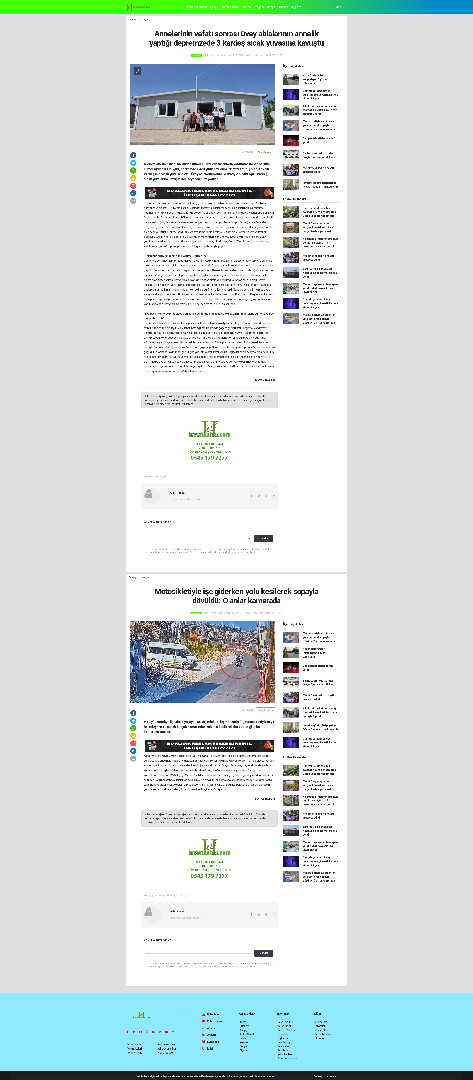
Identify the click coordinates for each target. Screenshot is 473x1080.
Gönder (264, 538)
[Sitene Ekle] (174, 1031)
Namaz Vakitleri (286, 1030)
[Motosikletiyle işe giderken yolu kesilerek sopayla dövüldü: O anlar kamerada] (202, 661)
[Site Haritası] (168, 1031)
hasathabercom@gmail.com (186, 499)
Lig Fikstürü (284, 1038)
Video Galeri (214, 1021)
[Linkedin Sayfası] (155, 1031)
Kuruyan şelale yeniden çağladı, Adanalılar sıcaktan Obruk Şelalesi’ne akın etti (319, 212)
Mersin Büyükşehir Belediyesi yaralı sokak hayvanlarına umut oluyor (320, 288)
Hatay (194, 203)
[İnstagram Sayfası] (142, 1031)
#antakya (172, 895)
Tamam (333, 1076)
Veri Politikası (134, 1052)
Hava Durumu (285, 1021)
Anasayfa (134, 19)
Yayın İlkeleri (134, 1048)
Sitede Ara (321, 1021)
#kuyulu (185, 895)
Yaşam (259, 7)
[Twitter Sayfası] (135, 1031)
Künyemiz (213, 1041)
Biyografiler (322, 1030)
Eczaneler (283, 1034)
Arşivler (211, 1034)
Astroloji (320, 1038)
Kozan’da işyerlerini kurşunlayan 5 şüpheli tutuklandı (315, 79)
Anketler (320, 1026)
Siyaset (283, 7)
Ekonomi (246, 7)
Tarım (189, 7)
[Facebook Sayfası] (129, 1031)
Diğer (295, 7)
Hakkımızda (134, 1044)
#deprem (160, 477)
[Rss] (161, 1031)
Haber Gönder (166, 1052)
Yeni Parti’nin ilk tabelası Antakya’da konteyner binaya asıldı (320, 272)
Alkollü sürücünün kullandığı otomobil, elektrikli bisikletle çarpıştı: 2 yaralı (320, 110)
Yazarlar (211, 1028)
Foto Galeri (214, 1014)
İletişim (210, 1048)
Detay (319, 1076)
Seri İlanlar (284, 1050)
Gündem (201, 7)
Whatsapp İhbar (167, 1048)
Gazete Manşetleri (288, 1058)
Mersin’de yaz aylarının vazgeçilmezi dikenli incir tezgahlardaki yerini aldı (318, 227)
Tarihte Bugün (286, 1042)
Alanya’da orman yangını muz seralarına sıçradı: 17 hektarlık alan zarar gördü (320, 242)
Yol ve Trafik (285, 1026)
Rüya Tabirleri (323, 1034)
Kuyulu (166, 756)
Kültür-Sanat (229, 7)
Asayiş (214, 7)
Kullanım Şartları (167, 1044)
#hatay (148, 477)
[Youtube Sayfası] (148, 1031)
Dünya (271, 7)
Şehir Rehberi (285, 1054)
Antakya (149, 756)
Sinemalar (283, 1046)
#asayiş (148, 895)
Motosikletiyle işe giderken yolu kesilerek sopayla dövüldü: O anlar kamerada (319, 125)
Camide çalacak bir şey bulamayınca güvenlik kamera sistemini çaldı (320, 94)
